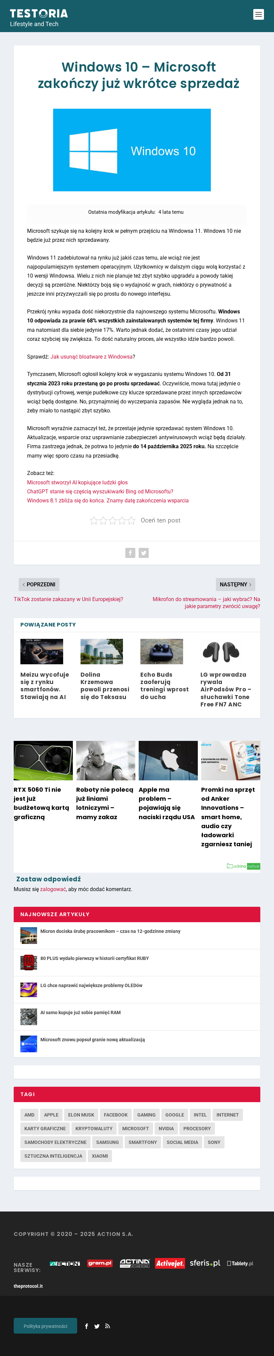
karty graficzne (45, 1128)
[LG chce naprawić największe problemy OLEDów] (28, 989)
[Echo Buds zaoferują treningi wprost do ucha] (161, 652)
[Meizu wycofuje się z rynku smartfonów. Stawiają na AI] (41, 652)
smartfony (143, 1142)
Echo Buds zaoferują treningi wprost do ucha (164, 686)
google (174, 1115)
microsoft (135, 1128)
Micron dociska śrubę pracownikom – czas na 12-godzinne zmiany (110, 931)
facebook (116, 1115)
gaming (146, 1115)
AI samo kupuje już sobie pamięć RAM (80, 1012)
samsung (107, 1142)
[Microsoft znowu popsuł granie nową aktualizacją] (28, 1044)
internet (228, 1115)
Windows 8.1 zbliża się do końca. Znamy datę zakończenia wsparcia (108, 500)
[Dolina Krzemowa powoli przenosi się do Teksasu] (102, 652)
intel (200, 1115)
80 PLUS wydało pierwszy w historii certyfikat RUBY (94, 958)
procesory (197, 1128)
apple (51, 1115)
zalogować (53, 889)
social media (182, 1142)
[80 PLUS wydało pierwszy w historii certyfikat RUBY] (28, 962)
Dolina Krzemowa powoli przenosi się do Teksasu (105, 686)
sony (214, 1142)
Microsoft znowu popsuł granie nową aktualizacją (92, 1039)
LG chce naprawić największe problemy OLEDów (91, 985)
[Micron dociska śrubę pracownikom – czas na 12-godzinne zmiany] (28, 935)
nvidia (166, 1128)
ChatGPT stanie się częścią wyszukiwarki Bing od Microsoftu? (100, 491)
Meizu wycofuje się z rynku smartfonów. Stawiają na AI (44, 686)
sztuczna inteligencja (53, 1156)
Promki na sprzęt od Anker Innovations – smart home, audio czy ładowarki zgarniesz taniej (228, 816)
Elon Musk (81, 1115)
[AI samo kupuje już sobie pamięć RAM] (28, 1016)
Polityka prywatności (45, 1326)
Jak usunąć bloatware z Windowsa (91, 357)
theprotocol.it (28, 1286)
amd (29, 1115)
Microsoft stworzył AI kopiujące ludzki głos (77, 482)
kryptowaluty (94, 1128)
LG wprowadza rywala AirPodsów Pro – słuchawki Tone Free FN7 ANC (226, 689)
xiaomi (100, 1156)
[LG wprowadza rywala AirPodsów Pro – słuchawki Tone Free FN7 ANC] (221, 652)
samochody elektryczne (55, 1142)
